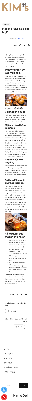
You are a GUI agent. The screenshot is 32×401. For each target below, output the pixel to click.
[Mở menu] (3, 14)
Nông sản (6, 24)
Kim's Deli (20, 395)
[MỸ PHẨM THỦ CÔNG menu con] (18, 367)
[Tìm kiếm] (23, 385)
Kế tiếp (17, 327)
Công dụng (11, 233)
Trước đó (13, 311)
